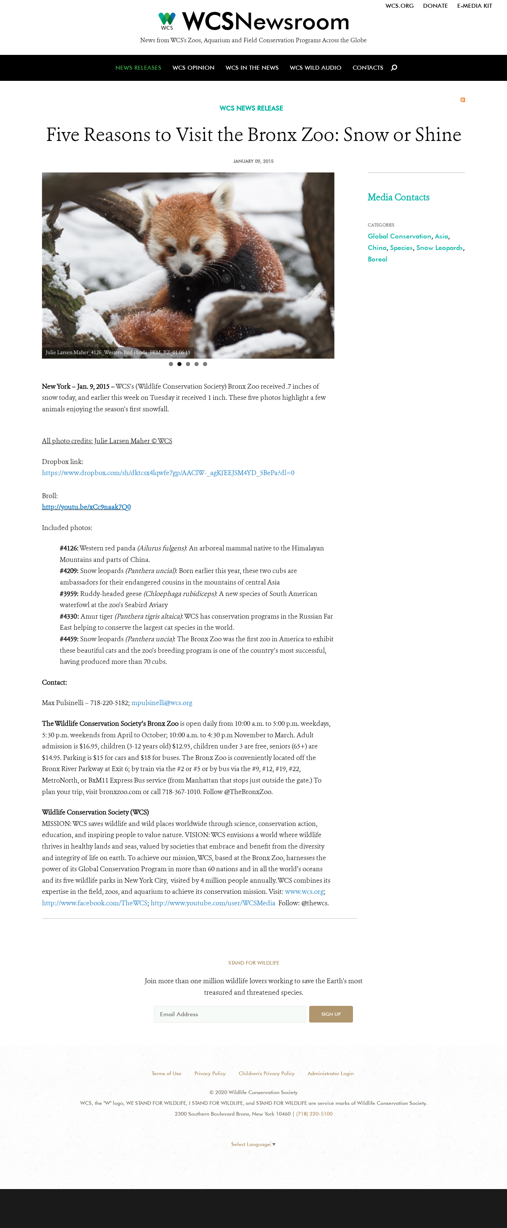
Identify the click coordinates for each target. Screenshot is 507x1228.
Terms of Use (166, 1073)
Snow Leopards (439, 247)
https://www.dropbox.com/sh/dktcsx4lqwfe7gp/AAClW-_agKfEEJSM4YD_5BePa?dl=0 (168, 472)
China (377, 247)
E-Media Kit (474, 5)
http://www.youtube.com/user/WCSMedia (213, 903)
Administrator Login (331, 1073)
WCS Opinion (194, 67)
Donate (435, 5)
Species (401, 247)
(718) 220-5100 (314, 1114)
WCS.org (400, 5)
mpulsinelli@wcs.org (161, 702)
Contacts (368, 67)
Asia (441, 236)
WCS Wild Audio (315, 67)
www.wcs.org (304, 891)
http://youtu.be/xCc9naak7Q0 (86, 507)
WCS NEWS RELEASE (251, 108)
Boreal (377, 259)
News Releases (138, 67)
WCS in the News (252, 67)
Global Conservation (399, 236)
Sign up (331, 1014)
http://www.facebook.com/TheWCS (94, 903)
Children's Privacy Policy (267, 1073)
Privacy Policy (210, 1073)
